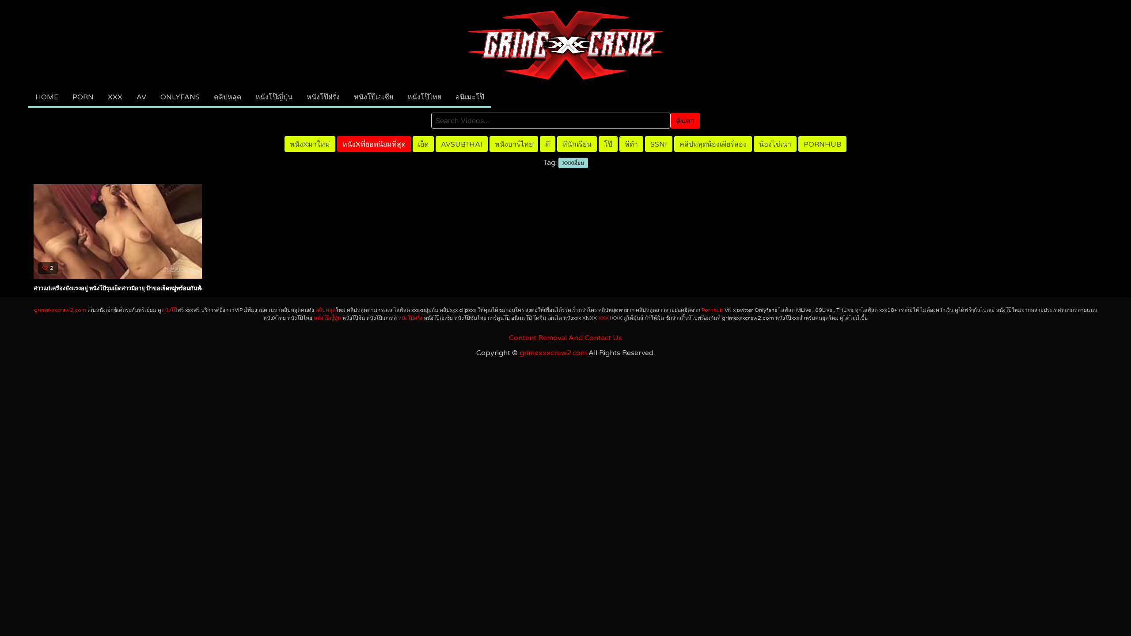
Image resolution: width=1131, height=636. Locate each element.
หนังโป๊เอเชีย (373, 97)
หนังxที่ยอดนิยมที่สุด (374, 144)
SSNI (658, 144)
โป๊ (608, 144)
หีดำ (631, 144)
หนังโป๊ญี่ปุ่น (273, 97)
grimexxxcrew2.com (60, 310)
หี (547, 144)
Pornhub (822, 144)
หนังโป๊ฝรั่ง (323, 97)
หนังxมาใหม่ (310, 144)
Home (46, 97)
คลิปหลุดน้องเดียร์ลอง (713, 144)
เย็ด (423, 144)
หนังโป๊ (169, 310)
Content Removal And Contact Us (565, 337)
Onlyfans (180, 97)
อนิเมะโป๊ (469, 97)
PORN (83, 97)
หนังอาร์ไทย (514, 144)
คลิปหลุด (227, 97)
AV (141, 97)
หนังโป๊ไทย (424, 97)
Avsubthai (461, 144)
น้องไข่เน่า (775, 144)
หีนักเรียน (577, 144)
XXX (115, 97)
